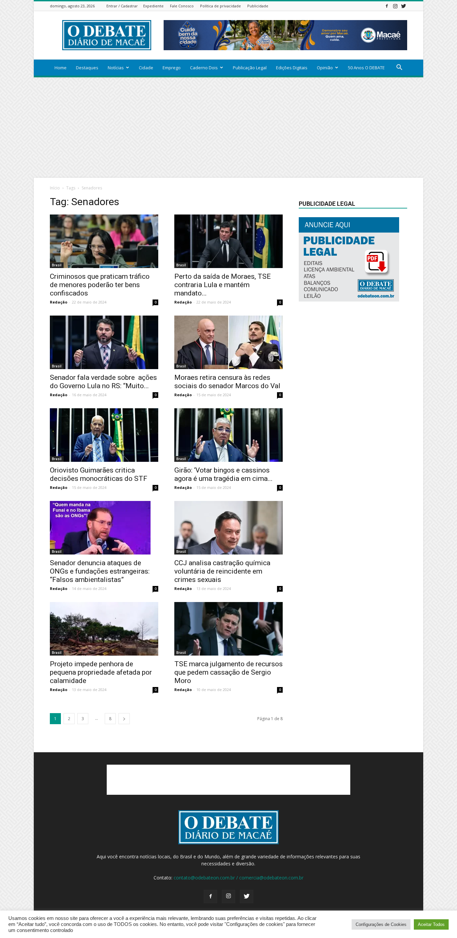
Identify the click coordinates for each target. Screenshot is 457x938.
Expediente (153, 5)
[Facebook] (386, 5)
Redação (58, 302)
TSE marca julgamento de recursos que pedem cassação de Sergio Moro (228, 672)
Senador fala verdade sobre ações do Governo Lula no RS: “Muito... (103, 381)
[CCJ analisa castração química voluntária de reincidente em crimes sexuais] (228, 528)
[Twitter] (403, 5)
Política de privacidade (220, 5)
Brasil (57, 265)
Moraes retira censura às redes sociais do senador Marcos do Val (227, 381)
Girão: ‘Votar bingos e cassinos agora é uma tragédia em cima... (223, 474)
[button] (399, 68)
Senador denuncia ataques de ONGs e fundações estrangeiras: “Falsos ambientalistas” (100, 571)
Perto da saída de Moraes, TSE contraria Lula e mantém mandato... (222, 284)
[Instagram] (395, 5)
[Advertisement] (228, 127)
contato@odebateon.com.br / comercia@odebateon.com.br (238, 877)
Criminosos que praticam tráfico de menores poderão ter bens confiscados (100, 284)
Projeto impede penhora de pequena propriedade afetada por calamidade (101, 672)
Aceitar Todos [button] (431, 924)
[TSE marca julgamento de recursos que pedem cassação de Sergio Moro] (228, 629)
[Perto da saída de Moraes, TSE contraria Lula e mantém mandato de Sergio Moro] (228, 241)
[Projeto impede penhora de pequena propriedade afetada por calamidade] (104, 629)
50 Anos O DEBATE (366, 68)
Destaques (87, 68)
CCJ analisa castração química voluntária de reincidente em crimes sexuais (222, 571)
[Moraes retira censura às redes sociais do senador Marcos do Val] (228, 342)
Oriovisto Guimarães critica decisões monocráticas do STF (98, 474)
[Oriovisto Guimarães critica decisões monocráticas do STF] (104, 435)
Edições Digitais (291, 68)
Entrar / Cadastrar (122, 5)
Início (55, 188)
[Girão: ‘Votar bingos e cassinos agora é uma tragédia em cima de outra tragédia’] (228, 435)
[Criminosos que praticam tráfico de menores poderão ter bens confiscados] (104, 241)
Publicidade (257, 5)
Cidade (146, 68)
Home (61, 68)
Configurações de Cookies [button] (381, 924)
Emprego (172, 68)
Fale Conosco (182, 5)
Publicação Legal (250, 68)
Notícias (116, 68)
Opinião (325, 68)
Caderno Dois (204, 68)
